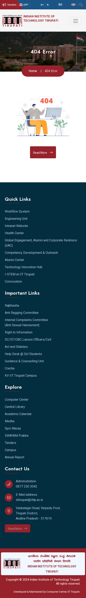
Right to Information (18, 332)
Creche (10, 368)
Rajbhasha (12, 305)
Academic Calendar (18, 414)
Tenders (11, 4)
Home (33, 71)
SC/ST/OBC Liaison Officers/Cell (28, 339)
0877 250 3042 (26, 486)
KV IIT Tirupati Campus (21, 375)
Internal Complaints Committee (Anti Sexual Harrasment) (26, 322)
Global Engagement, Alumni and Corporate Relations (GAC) (41, 242)
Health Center (14, 233)
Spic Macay (13, 428)
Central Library (15, 407)
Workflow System (17, 211)
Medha (9, 421)
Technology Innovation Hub (23, 267)
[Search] (81, 4)
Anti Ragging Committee (22, 313)
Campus (10, 450)
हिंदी (60, 4)
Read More (40, 152)
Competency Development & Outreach (31, 253)
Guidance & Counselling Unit (24, 361)
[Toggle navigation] (75, 21)
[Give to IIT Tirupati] (73, 4)
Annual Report (14, 457)
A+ (42, 4)
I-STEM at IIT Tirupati (20, 274)
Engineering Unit (16, 219)
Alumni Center (14, 260)
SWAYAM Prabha (16, 435)
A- (48, 4)
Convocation (13, 281)
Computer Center (16, 399)
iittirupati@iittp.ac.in (29, 500)
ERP (26, 4)
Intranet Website (16, 226)
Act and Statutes (16, 347)
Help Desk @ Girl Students (23, 354)
